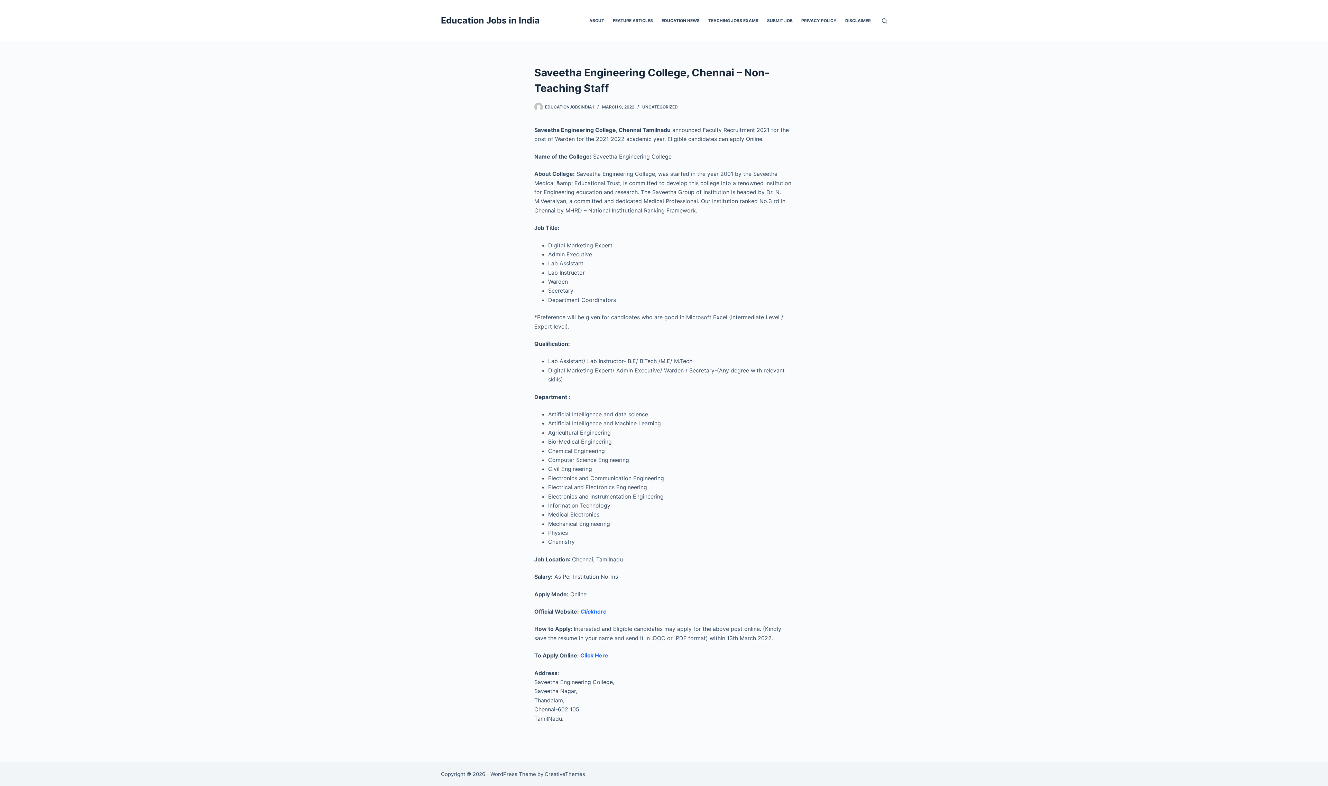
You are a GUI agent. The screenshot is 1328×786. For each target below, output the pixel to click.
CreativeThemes (565, 774)
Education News (681, 20)
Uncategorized (660, 107)
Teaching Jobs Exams (733, 20)
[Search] (884, 20)
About (596, 20)
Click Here (594, 655)
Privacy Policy (819, 20)
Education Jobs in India (490, 20)
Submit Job (780, 20)
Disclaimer (858, 20)
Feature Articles (633, 20)
